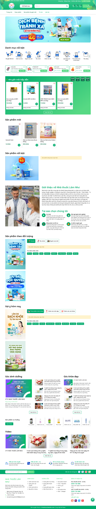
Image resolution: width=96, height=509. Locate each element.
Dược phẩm (18, 12)
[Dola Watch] (22, 206)
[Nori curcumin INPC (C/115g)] (65, 89)
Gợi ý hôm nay (13, 306)
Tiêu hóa (42, 323)
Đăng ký (60, 1)
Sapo (64, 507)
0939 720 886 (86, 1)
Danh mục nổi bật (14, 47)
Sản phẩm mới (13, 119)
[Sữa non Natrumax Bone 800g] (31, 130)
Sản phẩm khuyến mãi (30, 12)
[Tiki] (79, 500)
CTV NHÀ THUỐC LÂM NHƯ (15, 399)
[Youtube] (86, 471)
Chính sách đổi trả (33, 487)
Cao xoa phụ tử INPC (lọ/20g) (12, 99)
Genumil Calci (9, 140)
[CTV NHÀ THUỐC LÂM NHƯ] (68, 382)
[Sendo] (82, 500)
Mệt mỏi (69, 253)
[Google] (89, 471)
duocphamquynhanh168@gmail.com (16, 497)
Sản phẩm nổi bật (15, 153)
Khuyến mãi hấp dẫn (18, 79)
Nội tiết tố (35, 323)
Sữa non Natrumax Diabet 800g (47, 140)
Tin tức (41, 12)
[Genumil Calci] (13, 130)
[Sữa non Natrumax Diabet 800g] (48, 130)
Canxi (41, 253)
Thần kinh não (50, 323)
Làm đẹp (58, 323)
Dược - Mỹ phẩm (62, 483)
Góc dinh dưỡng (13, 376)
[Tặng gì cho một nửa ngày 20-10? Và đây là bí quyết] (39, 398)
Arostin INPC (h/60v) (29, 99)
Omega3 (35, 253)
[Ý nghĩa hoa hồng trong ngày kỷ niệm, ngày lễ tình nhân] (39, 390)
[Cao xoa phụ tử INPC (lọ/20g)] (14, 89)
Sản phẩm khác (62, 489)
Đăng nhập (67, 1)
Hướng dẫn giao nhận (48, 487)
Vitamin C (54, 253)
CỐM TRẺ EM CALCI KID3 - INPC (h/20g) (48, 99)
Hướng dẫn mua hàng (48, 481)
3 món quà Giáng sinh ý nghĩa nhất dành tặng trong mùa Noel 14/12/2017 (52, 380)
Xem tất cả (48, 112)
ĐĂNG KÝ (30, 471)
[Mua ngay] (20, 104)
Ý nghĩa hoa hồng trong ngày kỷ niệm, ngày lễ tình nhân (52, 388)
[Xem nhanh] (36, 104)
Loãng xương (62, 253)
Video (8, 431)
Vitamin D (47, 253)
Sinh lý (29, 323)
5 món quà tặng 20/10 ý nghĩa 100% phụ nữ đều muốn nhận (52, 404)
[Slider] (48, 29)
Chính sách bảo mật (34, 481)
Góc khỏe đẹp (71, 376)
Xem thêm (9, 424)
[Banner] (22, 168)
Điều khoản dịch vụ (48, 489)
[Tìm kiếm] (66, 6)
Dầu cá (29, 253)
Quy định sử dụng (33, 489)
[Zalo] (79, 471)
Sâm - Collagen (62, 491)
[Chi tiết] (24, 67)
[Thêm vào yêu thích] (20, 83)
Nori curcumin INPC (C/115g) (63, 99)
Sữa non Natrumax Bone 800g (30, 140)
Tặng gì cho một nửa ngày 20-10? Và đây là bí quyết (52, 396)
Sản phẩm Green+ (62, 481)
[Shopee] (72, 500)
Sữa (59, 487)
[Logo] (11, 6)
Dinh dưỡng (80, 323)
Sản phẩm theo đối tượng (19, 236)
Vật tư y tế (60, 485)
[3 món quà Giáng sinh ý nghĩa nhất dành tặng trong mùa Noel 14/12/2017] (39, 382)
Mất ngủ (76, 253)
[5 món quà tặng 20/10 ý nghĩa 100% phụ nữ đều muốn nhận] (39, 406)
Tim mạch (72, 323)
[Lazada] (76, 500)
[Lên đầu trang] (92, 495)
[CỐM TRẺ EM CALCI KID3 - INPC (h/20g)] (48, 89)
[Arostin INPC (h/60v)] (31, 89)
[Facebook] (82, 471)
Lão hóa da (65, 323)
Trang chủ (9, 12)
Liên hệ (47, 12)
